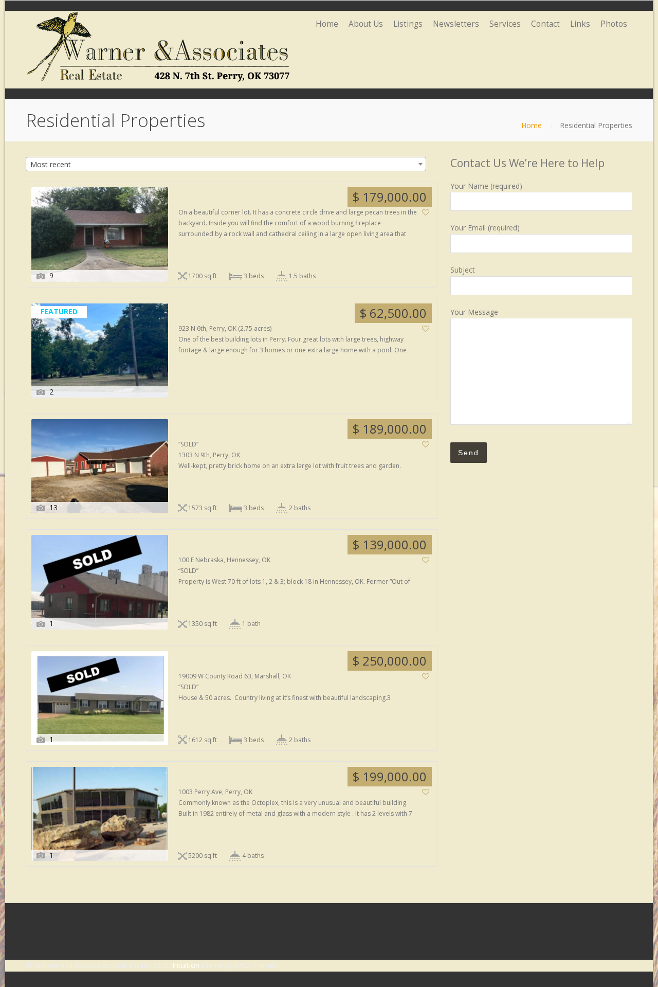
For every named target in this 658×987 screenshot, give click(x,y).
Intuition (185, 965)
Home (531, 125)
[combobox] (226, 164)
